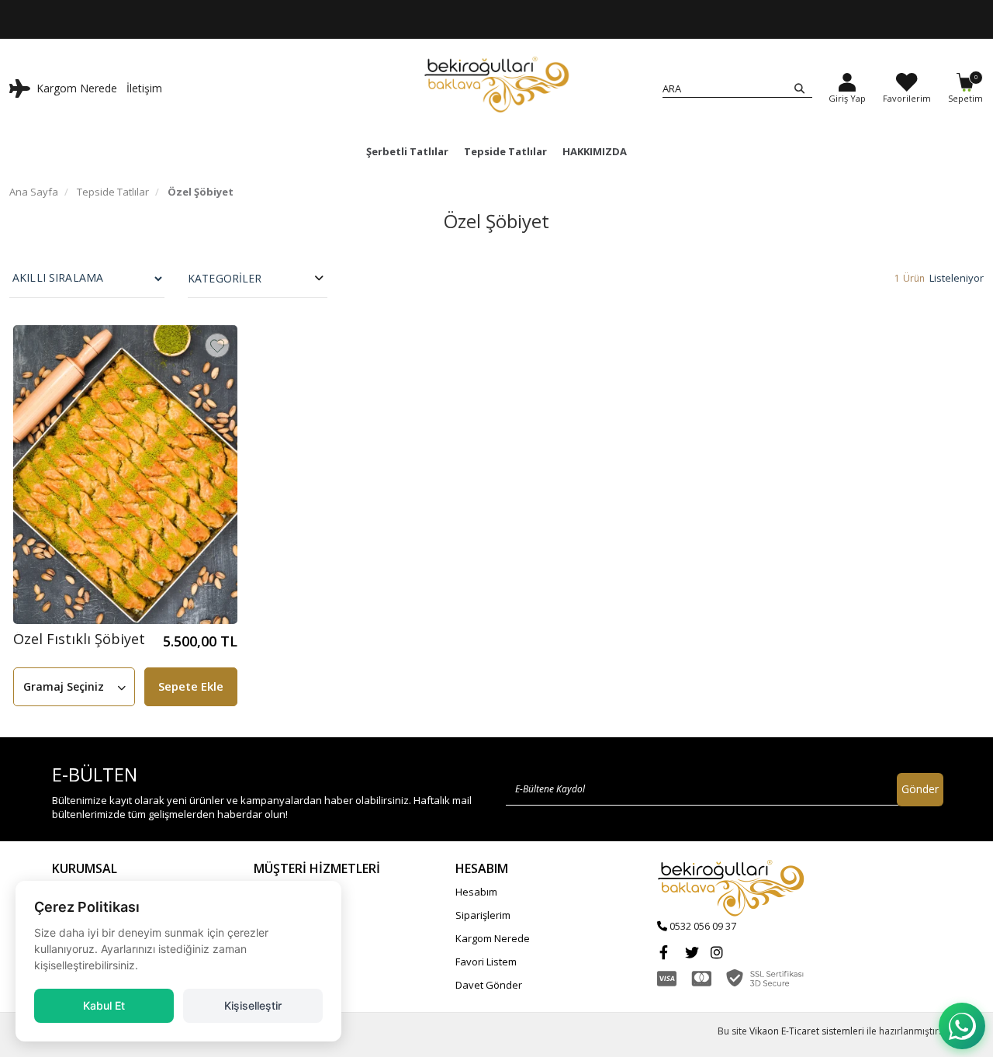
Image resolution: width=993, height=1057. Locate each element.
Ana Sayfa (33, 192)
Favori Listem (486, 962)
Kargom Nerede (76, 88)
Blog (264, 938)
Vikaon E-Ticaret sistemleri (806, 1031)
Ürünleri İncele (650, 20)
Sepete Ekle (190, 686)
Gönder (920, 788)
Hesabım (476, 892)
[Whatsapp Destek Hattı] (962, 1026)
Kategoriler (225, 278)
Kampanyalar (285, 892)
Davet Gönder (488, 985)
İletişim (144, 88)
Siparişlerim (482, 915)
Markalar (275, 915)
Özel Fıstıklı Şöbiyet (79, 640)
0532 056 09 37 (702, 926)
